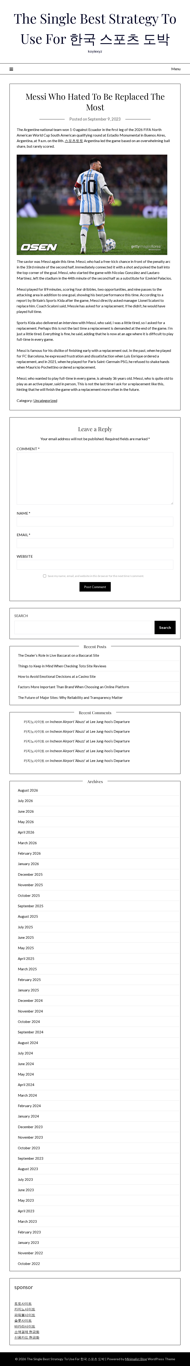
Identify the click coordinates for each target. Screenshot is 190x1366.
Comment (28, 448)
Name (23, 513)
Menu (175, 69)
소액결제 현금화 (26, 1332)
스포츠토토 (74, 140)
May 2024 (26, 1074)
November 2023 (30, 1137)
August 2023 (28, 1169)
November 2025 (30, 885)
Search (21, 616)
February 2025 (29, 980)
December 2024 (30, 1000)
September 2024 (30, 1032)
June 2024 (26, 1064)
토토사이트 (23, 1303)
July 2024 (25, 1053)
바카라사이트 (24, 1326)
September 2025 (30, 906)
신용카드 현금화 (26, 1337)
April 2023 (26, 1211)
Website (25, 556)
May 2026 (26, 822)
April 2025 (26, 958)
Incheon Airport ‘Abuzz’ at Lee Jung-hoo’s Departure (90, 722)
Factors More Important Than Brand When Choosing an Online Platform (73, 687)
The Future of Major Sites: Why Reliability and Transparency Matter (70, 697)
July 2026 (25, 801)
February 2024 (29, 1106)
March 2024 (27, 1095)
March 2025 (27, 969)
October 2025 (29, 895)
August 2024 (28, 1043)
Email (23, 534)
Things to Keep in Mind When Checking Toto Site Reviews (62, 666)
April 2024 (26, 1085)
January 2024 (28, 1116)
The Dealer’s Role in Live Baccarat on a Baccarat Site (58, 655)
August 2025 (28, 916)
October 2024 (29, 1021)
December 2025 (30, 874)
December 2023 (30, 1127)
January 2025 (28, 990)
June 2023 (26, 1190)
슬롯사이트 (23, 1320)
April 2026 (26, 832)
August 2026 (28, 790)
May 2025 (26, 948)
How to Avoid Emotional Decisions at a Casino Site (57, 676)
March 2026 (27, 843)
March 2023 (27, 1221)
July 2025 (25, 927)
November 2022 (30, 1253)
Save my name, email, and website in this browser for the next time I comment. (96, 576)
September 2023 (30, 1158)
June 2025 (26, 937)
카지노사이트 (34, 722)
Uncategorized (45, 400)
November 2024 (30, 1011)
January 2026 (28, 864)
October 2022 (29, 1263)
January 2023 (28, 1242)
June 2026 (26, 811)
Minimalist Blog (136, 1359)
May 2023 (26, 1200)
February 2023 (29, 1232)
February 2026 (29, 853)
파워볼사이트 (24, 1315)
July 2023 (25, 1179)
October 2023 (29, 1148)
